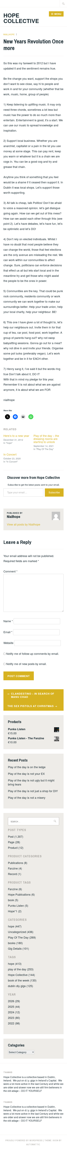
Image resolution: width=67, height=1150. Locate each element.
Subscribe (54, 492)
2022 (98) (14, 1023)
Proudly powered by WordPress (24, 1140)
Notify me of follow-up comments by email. (32, 654)
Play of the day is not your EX (26, 774)
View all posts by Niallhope (23, 524)
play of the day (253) (21, 969)
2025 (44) (14, 1006)
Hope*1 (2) (15, 911)
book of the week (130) (22, 980)
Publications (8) (17, 863)
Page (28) (14, 842)
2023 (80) (14, 1018)
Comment (10, 571)
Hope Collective (21, 18)
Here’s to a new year (16, 436)
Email (7, 632)
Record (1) (14, 874)
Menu (57, 13)
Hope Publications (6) (21, 894)
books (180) (15, 943)
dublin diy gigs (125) (20, 986)
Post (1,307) (15, 836)
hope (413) (15, 964)
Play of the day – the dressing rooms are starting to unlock (46, 439)
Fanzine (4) (15, 868)
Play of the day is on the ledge (26, 767)
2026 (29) (14, 1001)
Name (8, 621)
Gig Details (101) (18, 948)
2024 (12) (14, 1012)
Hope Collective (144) (21, 975)
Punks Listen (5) (18, 905)
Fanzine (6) (15, 889)
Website (8, 643)
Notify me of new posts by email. (26, 664)
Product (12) (15, 848)
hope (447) (15, 926)
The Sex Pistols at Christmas (30, 706)
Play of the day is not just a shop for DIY (33, 791)
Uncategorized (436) (20, 932)
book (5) (13, 900)
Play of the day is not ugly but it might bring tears (31, 782)
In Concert (10, 454)
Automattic (33, 1144)
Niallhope (9, 34)
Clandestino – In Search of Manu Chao (32, 695)
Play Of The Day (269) (22, 937)
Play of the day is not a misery (26, 798)
